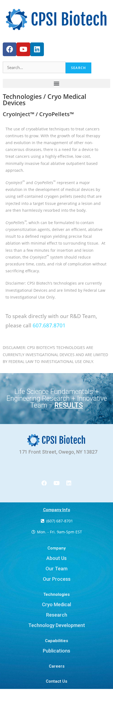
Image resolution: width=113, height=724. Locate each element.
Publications (56, 651)
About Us (56, 558)
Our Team (56, 568)
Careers (56, 666)
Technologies (56, 594)
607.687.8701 (49, 325)
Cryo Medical (56, 604)
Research (56, 615)
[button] (56, 83)
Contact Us (56, 681)
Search (78, 67)
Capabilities (56, 640)
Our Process (56, 579)
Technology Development (56, 625)
